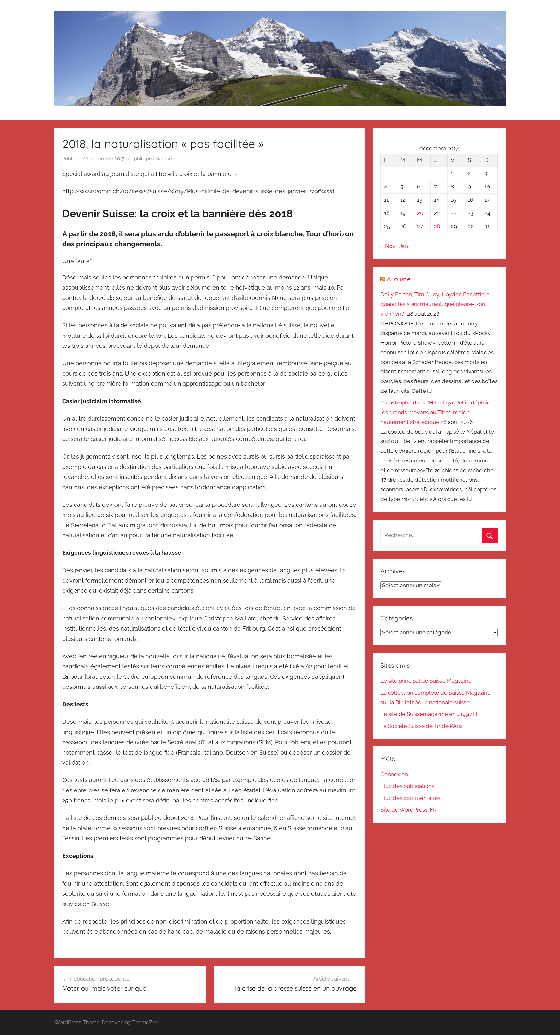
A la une (399, 279)
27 (420, 226)
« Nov (387, 246)
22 (454, 213)
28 (437, 226)
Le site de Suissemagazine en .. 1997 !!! (428, 714)
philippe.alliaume (153, 159)
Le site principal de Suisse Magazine (426, 680)
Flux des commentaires (410, 798)
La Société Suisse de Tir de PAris (421, 726)
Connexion (394, 774)
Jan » (406, 246)
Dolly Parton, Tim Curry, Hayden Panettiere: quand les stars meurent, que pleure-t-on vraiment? (435, 304)
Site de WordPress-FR (408, 809)
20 (420, 213)
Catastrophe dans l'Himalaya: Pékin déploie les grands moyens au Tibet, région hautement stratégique (435, 412)
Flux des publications (407, 786)
